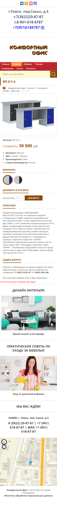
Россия (32, 162)
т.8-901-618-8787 (28, 22)
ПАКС (25, 159)
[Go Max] (35, 3)
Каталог (16, 64)
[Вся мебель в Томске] (4, 88)
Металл (20, 153)
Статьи (19, 68)
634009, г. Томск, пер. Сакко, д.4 (29, 417)
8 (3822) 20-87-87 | (22, 423)
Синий (15, 156)
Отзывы (39, 64)
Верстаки (15, 91)
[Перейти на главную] (28, 49)
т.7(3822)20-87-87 (28, 16)
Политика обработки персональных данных (28, 495)
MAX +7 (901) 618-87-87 (34, 429)
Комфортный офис (17, 88)
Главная (5, 64)
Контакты (31, 68)
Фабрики (28, 64)
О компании (7, 68)
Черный (23, 156)
